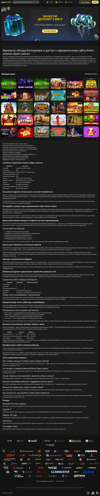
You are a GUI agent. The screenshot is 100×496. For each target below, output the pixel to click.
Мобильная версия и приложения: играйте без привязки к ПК (19, 154)
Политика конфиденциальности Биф (44, 481)
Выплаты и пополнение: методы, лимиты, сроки (15, 158)
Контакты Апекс (60, 481)
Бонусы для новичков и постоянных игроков (15, 151)
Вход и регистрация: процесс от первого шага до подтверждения (20, 149)
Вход (95, 2)
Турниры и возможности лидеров (12, 152)
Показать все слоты (90, 74)
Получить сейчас (50, 31)
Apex (6, 2)
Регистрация (85, 2)
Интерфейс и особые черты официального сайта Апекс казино (19, 147)
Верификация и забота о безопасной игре (14, 159)
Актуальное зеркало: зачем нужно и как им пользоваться (18, 145)
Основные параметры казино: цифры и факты (15, 143)
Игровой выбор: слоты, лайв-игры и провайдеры (16, 156)
